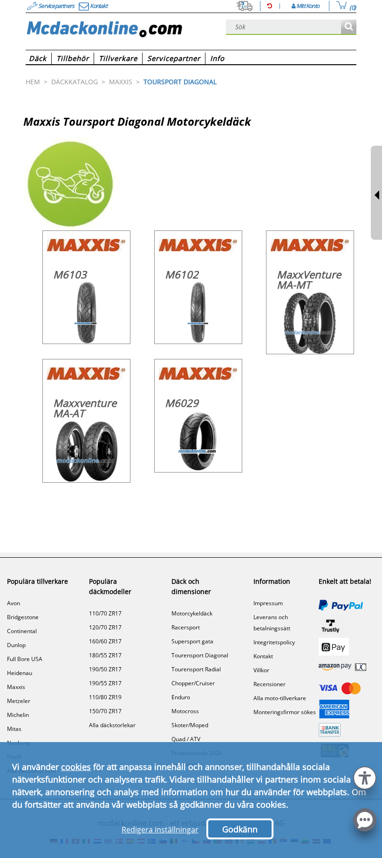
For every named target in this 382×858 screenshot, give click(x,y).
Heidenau (19, 673)
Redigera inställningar (160, 829)
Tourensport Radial (196, 669)
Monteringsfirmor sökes (284, 712)
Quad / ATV (185, 739)
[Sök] (348, 27)
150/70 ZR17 (105, 711)
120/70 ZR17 (105, 627)
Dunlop (16, 645)
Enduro (180, 697)
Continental (22, 631)
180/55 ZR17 (105, 655)
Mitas (14, 729)
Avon (13, 603)
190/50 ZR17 (105, 669)
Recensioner (269, 684)
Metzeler (18, 701)
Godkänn (240, 829)
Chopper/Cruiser (193, 683)
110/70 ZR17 (105, 613)
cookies (76, 766)
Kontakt (263, 656)
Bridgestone (23, 617)
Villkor (261, 670)
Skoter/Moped (189, 725)
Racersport (185, 627)
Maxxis (16, 687)
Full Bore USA (24, 659)
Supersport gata (192, 641)
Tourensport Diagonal (199, 655)
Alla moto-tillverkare (279, 698)
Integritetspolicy (274, 642)
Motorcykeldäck (191, 613)
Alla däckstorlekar (112, 725)
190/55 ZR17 (105, 683)
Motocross (185, 711)
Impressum (268, 603)
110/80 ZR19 (105, 697)
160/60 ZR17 (105, 641)
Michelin (18, 715)
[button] (364, 777)
